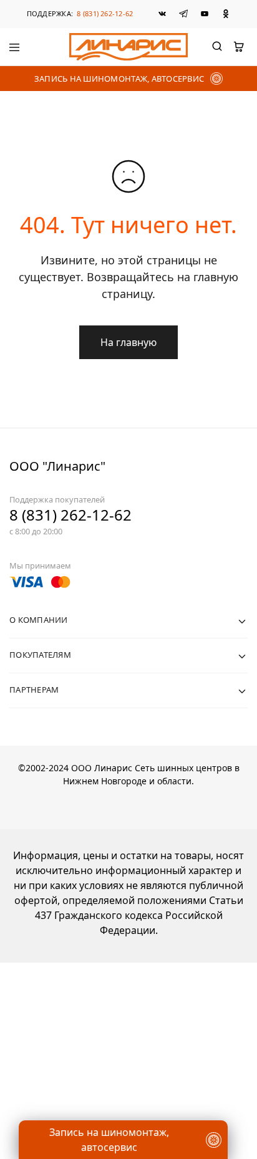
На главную (128, 342)
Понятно (129, 1118)
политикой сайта (62, 1074)
